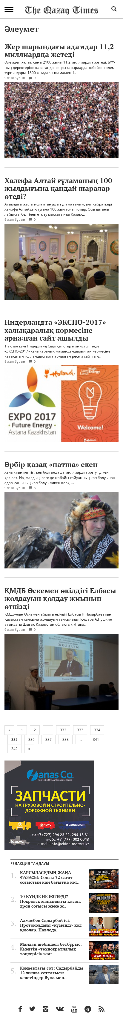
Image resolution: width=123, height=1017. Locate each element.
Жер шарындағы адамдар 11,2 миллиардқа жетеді (59, 50)
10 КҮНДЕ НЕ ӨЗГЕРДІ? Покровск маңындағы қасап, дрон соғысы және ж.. (50, 901)
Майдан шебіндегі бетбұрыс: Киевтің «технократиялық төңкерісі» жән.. (51, 949)
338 (65, 739)
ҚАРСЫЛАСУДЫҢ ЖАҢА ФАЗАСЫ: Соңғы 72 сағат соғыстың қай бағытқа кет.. (49, 877)
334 (97, 729)
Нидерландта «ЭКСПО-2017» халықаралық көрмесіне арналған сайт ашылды (55, 330)
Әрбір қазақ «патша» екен (51, 464)
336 (31, 739)
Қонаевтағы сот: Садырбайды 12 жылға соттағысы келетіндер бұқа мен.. (51, 973)
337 (48, 739)
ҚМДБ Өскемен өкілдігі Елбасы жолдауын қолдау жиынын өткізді (60, 598)
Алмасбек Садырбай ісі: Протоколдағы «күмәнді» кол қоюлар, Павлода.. (51, 925)
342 (14, 748)
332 (63, 729)
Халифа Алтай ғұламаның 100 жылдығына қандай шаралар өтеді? (58, 188)
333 (80, 729)
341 (96, 739)
